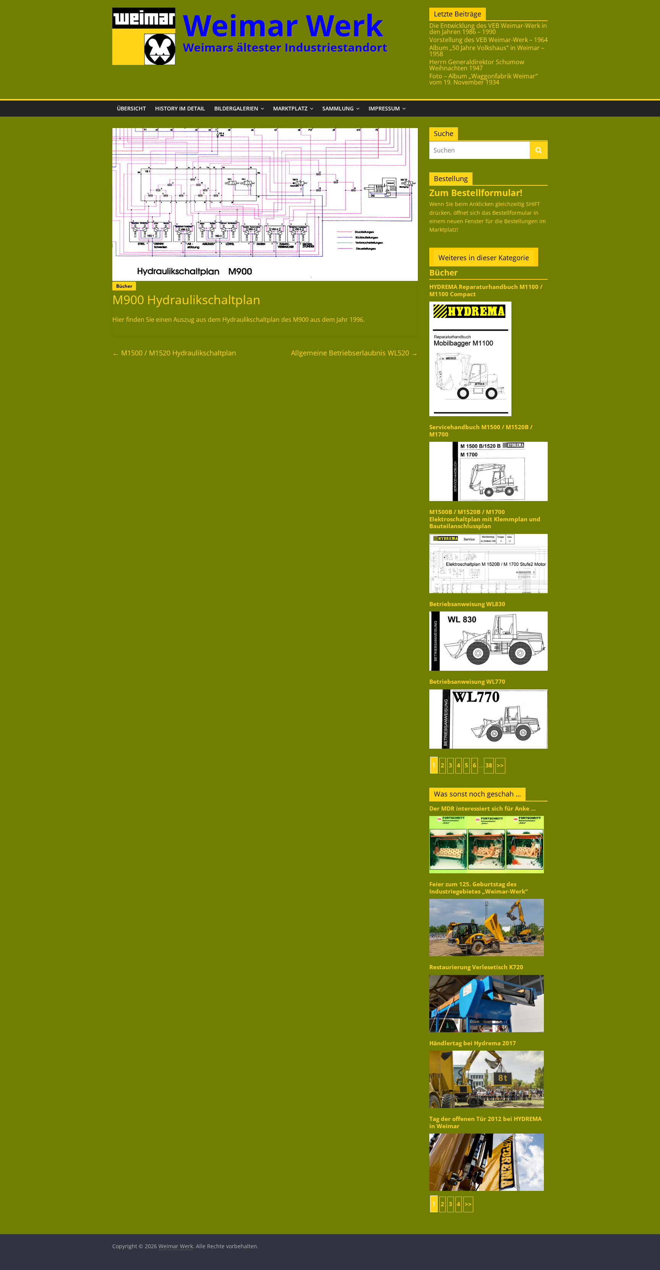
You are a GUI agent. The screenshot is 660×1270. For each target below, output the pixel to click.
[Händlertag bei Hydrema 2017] (486, 1050)
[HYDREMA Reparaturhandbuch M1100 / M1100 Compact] (470, 301)
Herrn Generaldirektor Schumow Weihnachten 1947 (476, 65)
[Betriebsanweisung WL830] (488, 611)
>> (500, 765)
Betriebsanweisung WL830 (467, 604)
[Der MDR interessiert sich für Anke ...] (486, 815)
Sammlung (338, 108)
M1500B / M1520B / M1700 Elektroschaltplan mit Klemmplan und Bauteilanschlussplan (484, 519)
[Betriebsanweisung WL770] (488, 689)
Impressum (384, 108)
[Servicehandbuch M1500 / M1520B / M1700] (488, 441)
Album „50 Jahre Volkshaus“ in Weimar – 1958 (486, 51)
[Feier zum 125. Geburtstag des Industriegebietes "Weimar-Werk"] (486, 898)
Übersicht (131, 108)
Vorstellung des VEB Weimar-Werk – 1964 (488, 40)
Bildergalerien (236, 108)
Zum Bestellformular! (475, 193)
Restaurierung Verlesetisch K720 (476, 967)
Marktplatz (290, 108)
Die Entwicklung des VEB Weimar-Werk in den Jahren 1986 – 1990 (488, 28)
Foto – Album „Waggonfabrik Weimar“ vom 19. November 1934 (483, 79)
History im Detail (180, 108)
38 (488, 765)
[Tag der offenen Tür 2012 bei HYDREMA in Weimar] (486, 1133)
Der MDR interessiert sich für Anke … (482, 808)
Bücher (124, 286)
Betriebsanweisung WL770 (467, 682)
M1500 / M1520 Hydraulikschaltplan (174, 352)
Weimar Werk (283, 25)
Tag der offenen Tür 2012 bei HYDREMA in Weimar (485, 1122)
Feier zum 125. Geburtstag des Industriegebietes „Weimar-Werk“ (478, 887)
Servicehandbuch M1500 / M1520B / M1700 (480, 430)
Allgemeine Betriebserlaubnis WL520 (354, 352)
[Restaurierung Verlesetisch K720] (486, 974)
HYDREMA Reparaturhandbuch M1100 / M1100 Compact (485, 290)
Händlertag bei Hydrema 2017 (472, 1043)
